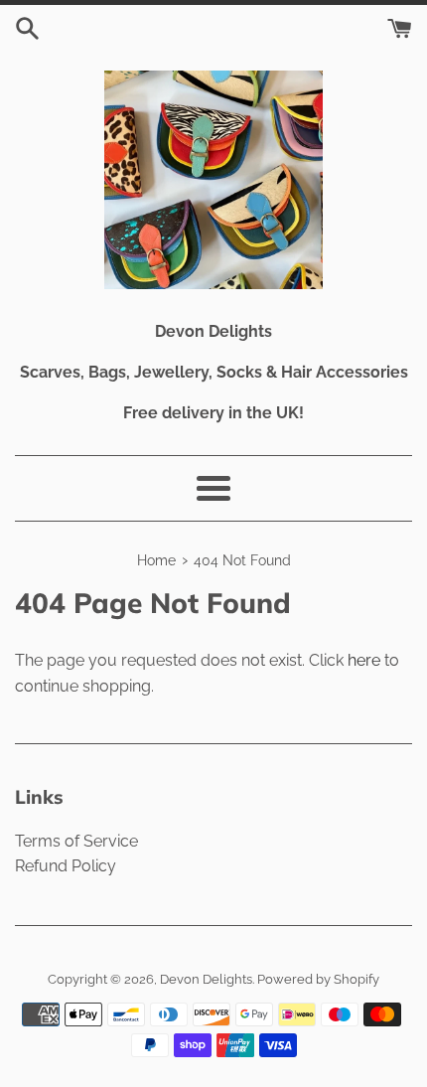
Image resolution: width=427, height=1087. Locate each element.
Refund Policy (65, 865)
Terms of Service (76, 841)
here (364, 660)
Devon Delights (206, 979)
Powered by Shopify (318, 979)
